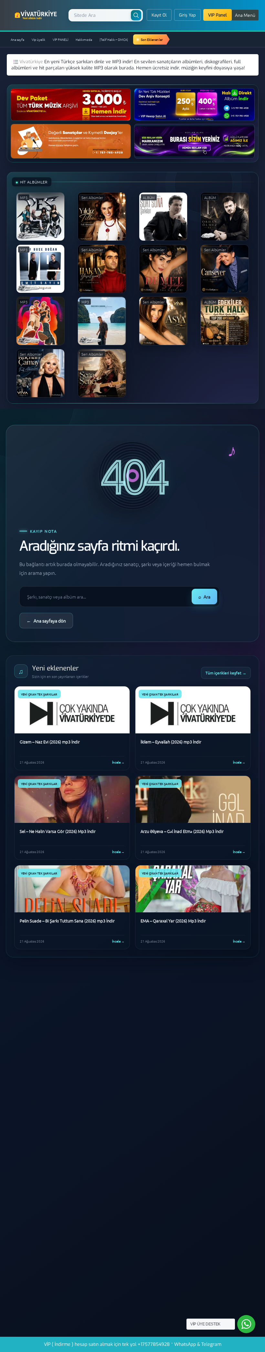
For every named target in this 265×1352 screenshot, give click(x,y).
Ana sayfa (17, 39)
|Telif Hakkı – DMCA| (114, 39)
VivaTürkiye (36, 15)
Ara (204, 596)
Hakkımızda (84, 39)
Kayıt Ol (159, 15)
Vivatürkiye (31, 62)
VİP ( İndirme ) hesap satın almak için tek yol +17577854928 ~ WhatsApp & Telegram (132, 1344)
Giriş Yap (187, 15)
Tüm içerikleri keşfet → (226, 672)
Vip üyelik (38, 39)
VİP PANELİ (60, 39)
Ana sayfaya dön (46, 620)
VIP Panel (217, 15)
